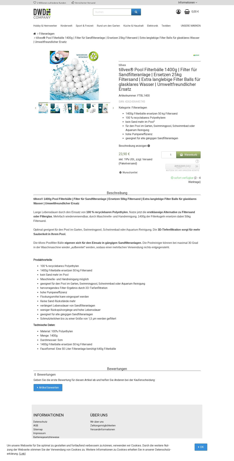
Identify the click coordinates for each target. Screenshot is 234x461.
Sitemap (38, 429)
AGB (35, 425)
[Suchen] (136, 12)
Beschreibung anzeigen (133, 145)
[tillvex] (196, 55)
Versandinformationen (102, 429)
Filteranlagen (139, 107)
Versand (147, 159)
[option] (43, 108)
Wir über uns (97, 421)
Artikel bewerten (49, 387)
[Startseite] (34, 33)
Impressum (39, 433)
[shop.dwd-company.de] (42, 14)
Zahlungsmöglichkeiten (103, 425)
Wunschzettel (129, 172)
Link (22, 453)
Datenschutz (40, 421)
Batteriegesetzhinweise (46, 437)
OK (202, 447)
